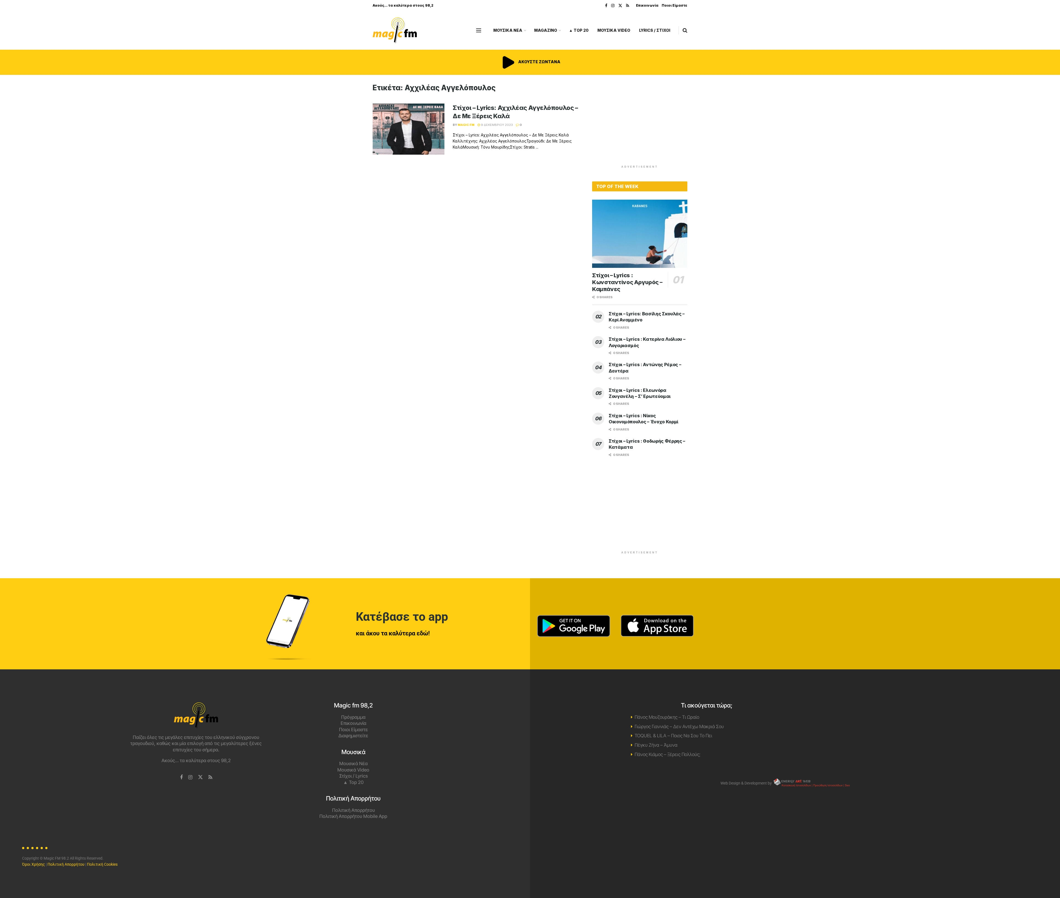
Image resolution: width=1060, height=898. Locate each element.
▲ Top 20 (579, 30)
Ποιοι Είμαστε (674, 5)
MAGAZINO (545, 30)
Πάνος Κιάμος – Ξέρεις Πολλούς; (667, 754)
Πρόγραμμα (353, 717)
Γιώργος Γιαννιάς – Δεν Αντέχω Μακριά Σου (679, 726)
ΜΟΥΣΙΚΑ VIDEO (613, 30)
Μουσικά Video (353, 770)
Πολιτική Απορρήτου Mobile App (353, 816)
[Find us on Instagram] (612, 5)
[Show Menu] (478, 30)
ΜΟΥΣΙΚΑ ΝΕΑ (507, 30)
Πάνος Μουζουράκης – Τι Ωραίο (667, 717)
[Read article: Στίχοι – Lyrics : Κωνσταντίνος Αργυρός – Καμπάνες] (639, 234)
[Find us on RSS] (627, 5)
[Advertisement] (639, 122)
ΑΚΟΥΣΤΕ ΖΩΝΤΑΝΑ (538, 61)
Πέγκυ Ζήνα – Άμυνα (656, 745)
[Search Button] (685, 30)
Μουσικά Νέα (353, 763)
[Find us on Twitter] (620, 5)
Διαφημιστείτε (353, 735)
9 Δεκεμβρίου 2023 (496, 125)
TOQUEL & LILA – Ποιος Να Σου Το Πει (673, 735)
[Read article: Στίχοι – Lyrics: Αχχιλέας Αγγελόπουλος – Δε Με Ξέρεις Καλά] (408, 129)
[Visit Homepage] (395, 30)
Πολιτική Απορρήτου (353, 810)
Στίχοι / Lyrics (353, 776)
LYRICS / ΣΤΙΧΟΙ (654, 30)
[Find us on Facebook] (606, 5)
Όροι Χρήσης (33, 864)
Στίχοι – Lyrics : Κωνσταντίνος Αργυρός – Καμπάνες (627, 282)
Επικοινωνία (647, 5)
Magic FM (466, 125)
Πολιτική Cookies (102, 864)
